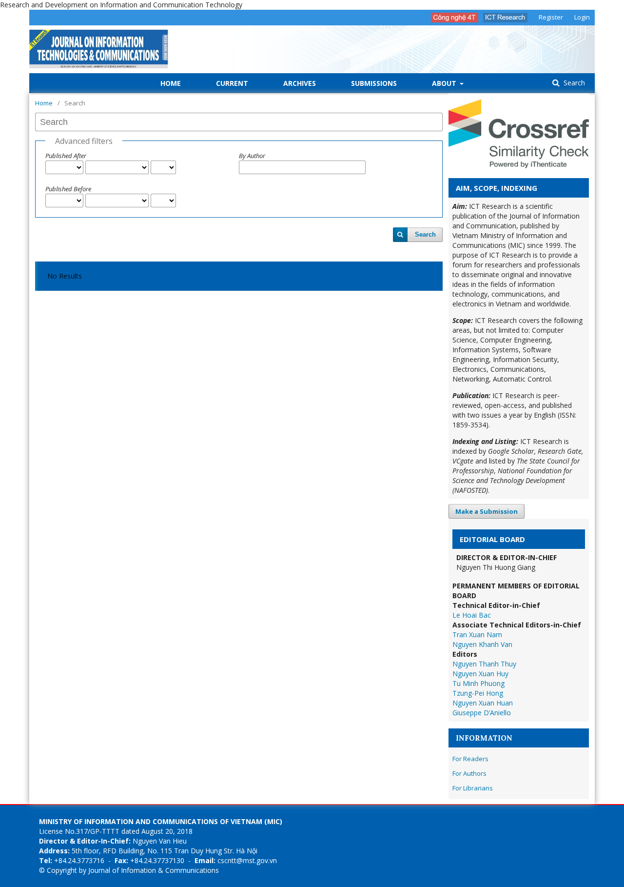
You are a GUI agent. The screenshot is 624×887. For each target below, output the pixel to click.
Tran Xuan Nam (477, 634)
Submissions (374, 83)
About (445, 83)
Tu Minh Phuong (478, 683)
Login (582, 17)
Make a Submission (486, 511)
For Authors (469, 773)
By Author (252, 155)
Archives (299, 83)
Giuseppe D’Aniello (481, 712)
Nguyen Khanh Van (482, 644)
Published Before (68, 188)
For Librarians (472, 788)
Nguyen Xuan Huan (482, 702)
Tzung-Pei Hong (477, 693)
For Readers (470, 758)
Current (232, 83)
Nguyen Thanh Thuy (484, 663)
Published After (65, 155)
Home (170, 83)
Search (573, 82)
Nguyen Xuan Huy (480, 673)
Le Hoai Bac (471, 615)
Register (551, 17)
